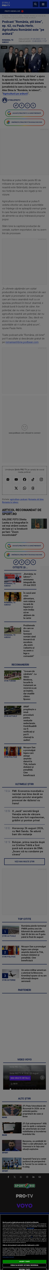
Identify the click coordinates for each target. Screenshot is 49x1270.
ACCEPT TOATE (24, 1261)
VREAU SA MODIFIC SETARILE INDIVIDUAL (24, 1265)
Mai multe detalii (30, 1228)
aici (32, 1236)
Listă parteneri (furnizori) (8, 1257)
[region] (24, 1242)
